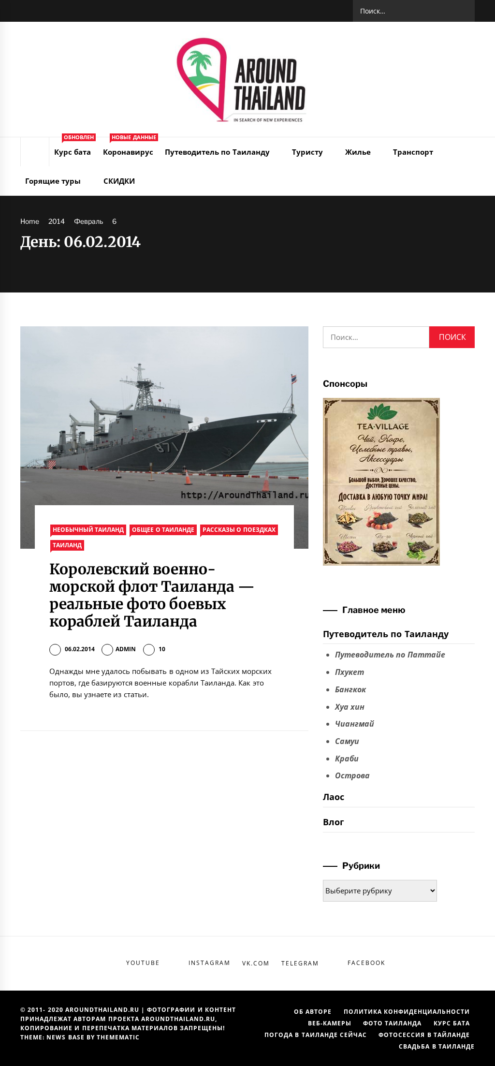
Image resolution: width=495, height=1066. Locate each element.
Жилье (358, 152)
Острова (352, 775)
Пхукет (349, 672)
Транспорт (413, 152)
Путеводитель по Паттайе (390, 654)
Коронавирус (129, 147)
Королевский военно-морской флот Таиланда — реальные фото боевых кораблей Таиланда (152, 595)
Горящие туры (53, 181)
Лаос (333, 797)
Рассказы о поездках (239, 530)
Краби (347, 758)
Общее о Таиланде (163, 530)
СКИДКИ (119, 181)
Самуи (347, 741)
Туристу (307, 152)
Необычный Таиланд (88, 530)
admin (126, 649)
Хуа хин (349, 706)
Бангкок (350, 689)
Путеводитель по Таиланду (217, 152)
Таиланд (67, 545)
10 (162, 649)
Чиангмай (354, 723)
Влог (333, 822)
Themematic (118, 1037)
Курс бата (74, 147)
